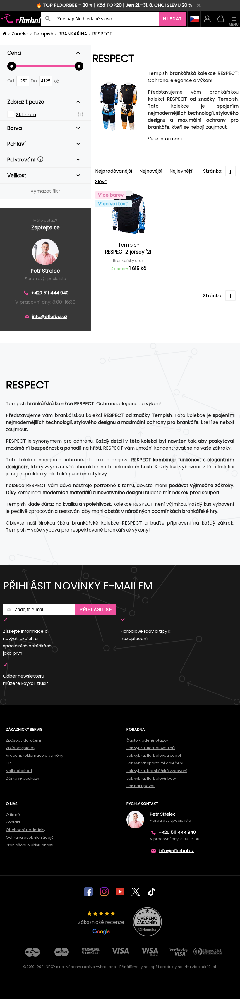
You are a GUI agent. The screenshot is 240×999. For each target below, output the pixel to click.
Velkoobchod (19, 770)
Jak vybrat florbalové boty (151, 778)
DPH (9, 763)
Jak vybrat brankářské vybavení (156, 770)
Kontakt (13, 822)
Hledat (172, 18)
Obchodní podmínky (25, 830)
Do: (34, 81)
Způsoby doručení (23, 740)
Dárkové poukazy (22, 778)
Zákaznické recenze (101, 922)
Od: (11, 81)
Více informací (165, 138)
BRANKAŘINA (72, 33)
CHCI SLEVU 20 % (173, 5)
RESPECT (102, 33)
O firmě (13, 814)
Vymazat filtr (45, 191)
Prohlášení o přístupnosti (29, 845)
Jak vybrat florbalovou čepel (153, 755)
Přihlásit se (96, 609)
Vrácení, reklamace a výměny (34, 755)
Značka (19, 33)
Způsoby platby (20, 748)
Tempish (43, 33)
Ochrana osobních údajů (30, 837)
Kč (56, 81)
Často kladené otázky (147, 740)
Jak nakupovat (140, 786)
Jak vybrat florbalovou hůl (150, 748)
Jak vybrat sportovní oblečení (154, 763)
